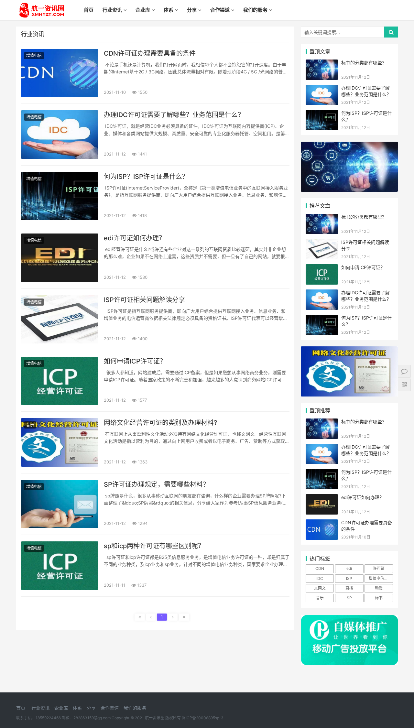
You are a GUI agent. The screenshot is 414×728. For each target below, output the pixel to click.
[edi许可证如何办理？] (59, 258)
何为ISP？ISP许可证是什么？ (146, 176)
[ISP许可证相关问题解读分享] (59, 319)
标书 (379, 597)
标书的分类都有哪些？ (364, 62)
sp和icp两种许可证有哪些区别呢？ (154, 546)
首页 (88, 10)
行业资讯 (112, 10)
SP (349, 597)
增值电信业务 (380, 578)
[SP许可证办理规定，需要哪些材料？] (59, 504)
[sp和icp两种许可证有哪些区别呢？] (59, 565)
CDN (319, 568)
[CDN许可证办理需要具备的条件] (59, 73)
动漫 (379, 588)
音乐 (30, 424)
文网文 (320, 588)
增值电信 (34, 55)
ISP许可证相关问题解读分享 (144, 300)
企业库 (143, 10)
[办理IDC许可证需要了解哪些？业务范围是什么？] (59, 134)
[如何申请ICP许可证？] (59, 381)
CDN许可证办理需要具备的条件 (150, 53)
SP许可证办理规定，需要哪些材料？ (156, 484)
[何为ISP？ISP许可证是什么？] (59, 196)
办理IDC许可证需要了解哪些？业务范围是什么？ (174, 115)
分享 (192, 10)
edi (349, 568)
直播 (349, 588)
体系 (168, 10)
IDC (319, 578)
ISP (349, 578)
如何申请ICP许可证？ (135, 361)
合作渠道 (220, 10)
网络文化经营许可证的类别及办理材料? (160, 423)
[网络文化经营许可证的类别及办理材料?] (59, 442)
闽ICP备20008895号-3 (202, 717)
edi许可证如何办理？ (134, 238)
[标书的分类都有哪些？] (322, 63)
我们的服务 (255, 10)
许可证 (379, 568)
